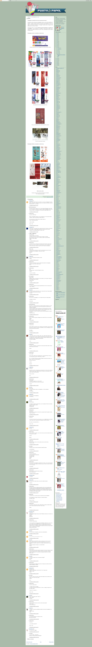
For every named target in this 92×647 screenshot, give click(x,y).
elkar (57, 141)
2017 (57, 43)
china (57, 109)
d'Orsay (57, 119)
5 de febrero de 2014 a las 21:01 (33, 484)
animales (57, 76)
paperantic (57, 230)
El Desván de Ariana (60, 392)
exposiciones (58, 154)
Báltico (57, 94)
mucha (57, 210)
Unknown (30, 427)
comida (57, 114)
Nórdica (57, 218)
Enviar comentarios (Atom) (34, 643)
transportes (57, 276)
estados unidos (58, 151)
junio (58, 50)
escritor (57, 146)
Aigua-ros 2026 (63, 347)
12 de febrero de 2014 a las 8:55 (33, 613)
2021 (57, 69)
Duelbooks (62, 330)
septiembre (58, 49)
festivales (57, 159)
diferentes (57, 127)
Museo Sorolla (63, 407)
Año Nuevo (57, 83)
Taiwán (57, 269)
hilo (56, 173)
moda (57, 209)
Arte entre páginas (60, 340)
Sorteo (29, 18)
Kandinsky (57, 190)
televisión (57, 273)
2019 (57, 41)
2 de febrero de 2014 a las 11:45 (33, 365)
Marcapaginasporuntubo (41, 193)
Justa (30, 334)
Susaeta (57, 268)
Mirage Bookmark (58, 495)
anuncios (57, 82)
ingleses (57, 180)
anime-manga (58, 77)
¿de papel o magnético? (59, 68)
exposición (57, 153)
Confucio (57, 116)
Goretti (30, 256)
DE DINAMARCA (62, 318)
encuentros (57, 145)
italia (50, 197)
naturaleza (57, 215)
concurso (57, 115)
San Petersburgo (58, 257)
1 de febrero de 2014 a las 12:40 (33, 274)
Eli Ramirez (31, 475)
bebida (57, 96)
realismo (57, 248)
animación (57, 75)
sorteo (52, 197)
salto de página (58, 256)
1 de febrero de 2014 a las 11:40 (33, 266)
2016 (57, 44)
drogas (57, 132)
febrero (58, 53)
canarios (48, 197)
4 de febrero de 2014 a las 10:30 (33, 473)
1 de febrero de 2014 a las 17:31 (33, 314)
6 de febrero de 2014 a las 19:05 (33, 547)
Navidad (57, 216)
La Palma (57, 191)
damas (57, 120)
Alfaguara (57, 71)
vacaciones (57, 281)
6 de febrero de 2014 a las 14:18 (33, 518)
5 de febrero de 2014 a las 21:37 (33, 492)
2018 (57, 42)
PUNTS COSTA (59, 437)
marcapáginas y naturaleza (61, 419)
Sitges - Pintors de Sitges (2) (63, 401)
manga (57, 205)
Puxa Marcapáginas (60, 379)
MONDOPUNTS (59, 359)
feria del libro (58, 158)
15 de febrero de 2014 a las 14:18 (34, 637)
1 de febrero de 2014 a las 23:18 (33, 342)
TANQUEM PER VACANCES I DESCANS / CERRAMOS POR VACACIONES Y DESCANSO (61, 362)
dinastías (57, 128)
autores (57, 90)
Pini (30, 535)
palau (57, 229)
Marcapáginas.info (58, 496)
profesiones (57, 244)
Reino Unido (58, 250)
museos (57, 212)
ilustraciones (58, 177)
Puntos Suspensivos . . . (61, 366)
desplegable (58, 122)
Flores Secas (62, 472)
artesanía (57, 88)
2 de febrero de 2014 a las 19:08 (33, 399)
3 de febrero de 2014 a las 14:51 (33, 425)
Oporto (57, 223)
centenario (57, 107)
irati (30, 595)
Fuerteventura (58, 167)
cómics (57, 113)
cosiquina (30, 227)
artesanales (57, 87)
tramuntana (57, 275)
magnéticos (57, 203)
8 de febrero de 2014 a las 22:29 (33, 573)
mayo (58, 51)
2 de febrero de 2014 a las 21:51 (33, 408)
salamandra (57, 254)
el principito (57, 139)
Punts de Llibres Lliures (60, 399)
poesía (57, 241)
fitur (56, 160)
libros (57, 197)
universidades (58, 280)
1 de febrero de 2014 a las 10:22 (33, 254)
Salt (56, 255)
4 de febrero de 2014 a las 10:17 (33, 468)
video (57, 286)
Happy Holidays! (63, 456)
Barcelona (57, 95)
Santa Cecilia (58, 260)
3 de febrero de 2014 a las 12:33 (33, 414)
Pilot (57, 236)
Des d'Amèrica (63, 478)
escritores (57, 147)
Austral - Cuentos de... (62, 325)
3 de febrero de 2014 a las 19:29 (33, 444)
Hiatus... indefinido (59, 469)
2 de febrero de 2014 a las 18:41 (33, 392)
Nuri (30, 387)
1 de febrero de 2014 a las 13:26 (33, 288)
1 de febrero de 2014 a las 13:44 (33, 294)
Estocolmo (57, 152)
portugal (57, 243)
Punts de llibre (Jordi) (59, 497)
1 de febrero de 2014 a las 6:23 (33, 205)
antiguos (57, 81)
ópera (57, 222)
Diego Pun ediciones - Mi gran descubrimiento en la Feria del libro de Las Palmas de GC (61, 395)
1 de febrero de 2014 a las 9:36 (33, 225)
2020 (57, 40)
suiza (57, 267)
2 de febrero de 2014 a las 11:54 (33, 377)
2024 (57, 35)
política (57, 242)
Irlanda (57, 183)
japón (57, 186)
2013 (57, 58)
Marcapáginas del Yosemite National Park (63, 450)
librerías (57, 196)
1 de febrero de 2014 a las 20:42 (33, 332)
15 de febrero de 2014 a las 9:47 (33, 627)
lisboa (57, 199)
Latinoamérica (58, 192)
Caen (57, 100)
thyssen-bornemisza (59, 274)
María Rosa (31, 511)
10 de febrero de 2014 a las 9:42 (33, 593)
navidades (57, 217)
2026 (57, 33)
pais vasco (57, 224)
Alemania (57, 70)
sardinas (57, 261)
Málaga (57, 204)
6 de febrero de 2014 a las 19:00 (33, 538)
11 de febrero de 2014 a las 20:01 (34, 606)
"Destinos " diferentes (62, 342)
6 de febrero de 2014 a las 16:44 (33, 533)
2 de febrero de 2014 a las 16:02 (33, 385)
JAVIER (30, 367)
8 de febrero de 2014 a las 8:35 (33, 566)
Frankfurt (57, 166)
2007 (57, 65)
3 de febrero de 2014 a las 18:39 (33, 439)
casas (57, 103)
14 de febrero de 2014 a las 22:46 (34, 619)
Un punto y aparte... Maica (61, 471)
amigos (57, 74)
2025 (57, 34)
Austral (57, 89)
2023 (57, 36)
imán (57, 178)
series (57, 263)
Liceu (57, 198)
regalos (57, 249)
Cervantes (57, 108)
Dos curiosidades (62, 414)
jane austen (57, 185)
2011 (57, 60)
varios (57, 282)
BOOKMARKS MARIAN (60, 490)
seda (57, 262)
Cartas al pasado (62, 374)
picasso (57, 235)
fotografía (57, 164)
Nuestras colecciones (60, 425)
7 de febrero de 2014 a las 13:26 (33, 554)
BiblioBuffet (57, 501)
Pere (30, 556)
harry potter (57, 172)
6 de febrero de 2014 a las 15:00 (33, 529)
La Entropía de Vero (60, 431)
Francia (57, 165)
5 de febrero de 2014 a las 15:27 (33, 478)
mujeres (57, 211)
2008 (57, 64)
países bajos (58, 228)
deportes (57, 121)
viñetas (57, 287)
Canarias (57, 101)
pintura (57, 237)
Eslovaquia (57, 148)
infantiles (57, 179)
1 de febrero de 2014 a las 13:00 (33, 282)
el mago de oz (58, 135)
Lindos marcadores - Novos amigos (63, 485)
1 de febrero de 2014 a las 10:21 (33, 247)
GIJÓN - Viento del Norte (63, 380)
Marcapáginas (59, 448)
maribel (30, 394)
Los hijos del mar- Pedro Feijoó (62, 433)
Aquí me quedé (59, 461)
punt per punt (59, 477)
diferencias (57, 126)
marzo (58, 52)
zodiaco (57, 289)
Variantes (58, 338)
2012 (57, 59)
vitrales (57, 288)
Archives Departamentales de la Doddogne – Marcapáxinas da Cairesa (61, 337)
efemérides (57, 134)
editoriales (57, 133)
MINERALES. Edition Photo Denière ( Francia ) (62, 421)
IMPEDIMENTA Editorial (63, 368)
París (57, 231)
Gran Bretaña (58, 171)
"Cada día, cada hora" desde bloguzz (63, 463)
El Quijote (57, 140)
